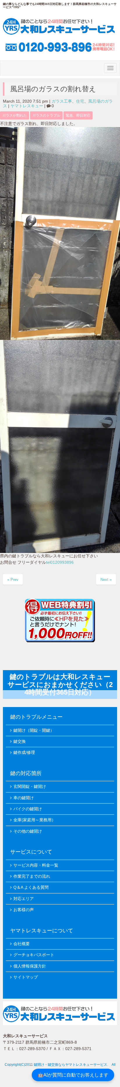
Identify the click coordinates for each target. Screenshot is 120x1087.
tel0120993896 (60, 562)
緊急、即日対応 (78, 115)
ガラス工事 (62, 101)
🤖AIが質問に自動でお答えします (73, 1075)
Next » (106, 579)
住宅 (80, 101)
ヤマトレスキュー (26, 106)
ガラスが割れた (14, 115)
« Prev (12, 579)
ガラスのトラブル (46, 115)
